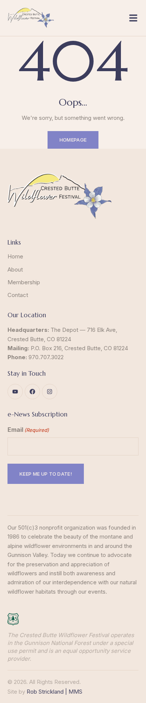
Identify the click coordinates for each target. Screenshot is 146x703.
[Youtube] (15, 391)
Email (28, 429)
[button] (133, 18)
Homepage (73, 140)
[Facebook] (32, 391)
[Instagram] (49, 391)
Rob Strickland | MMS (54, 691)
